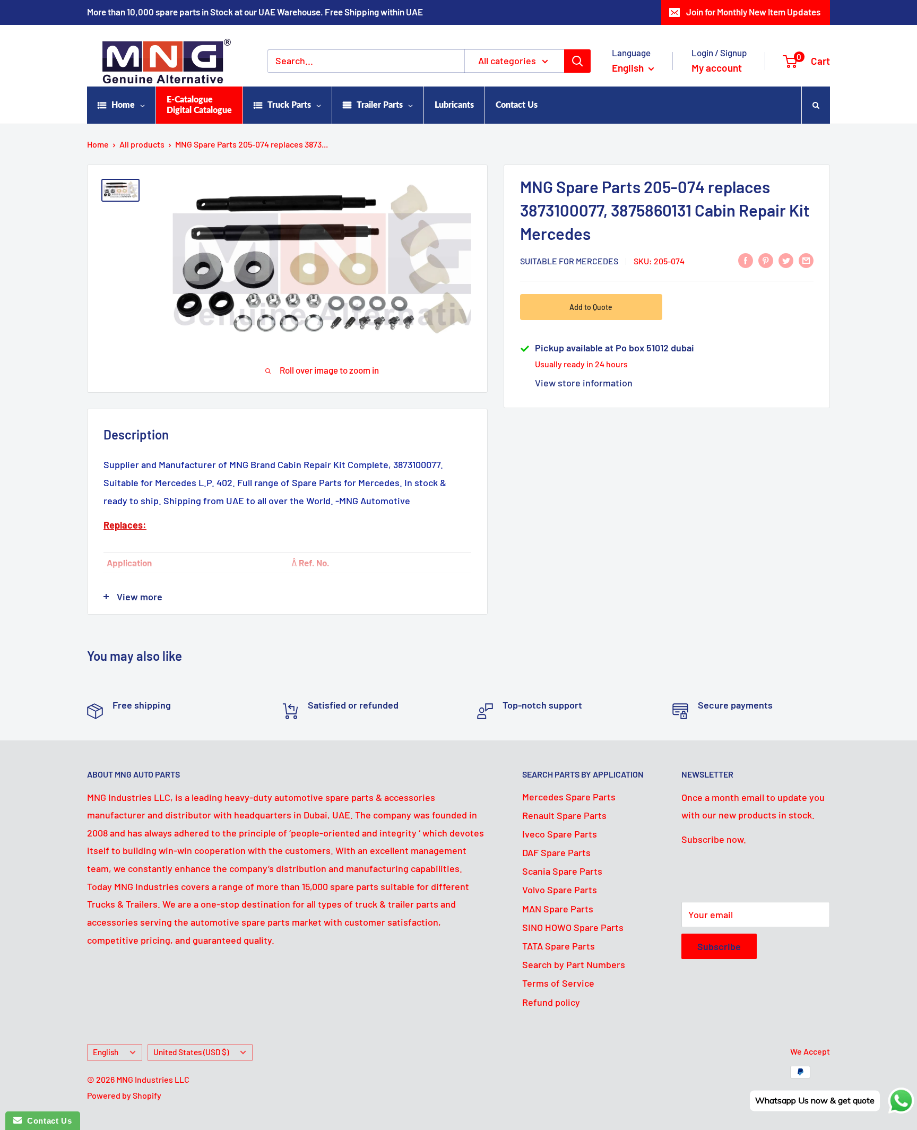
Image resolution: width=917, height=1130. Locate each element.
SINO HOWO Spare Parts (573, 927)
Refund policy (551, 1002)
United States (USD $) (191, 1052)
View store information (584, 383)
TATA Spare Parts (558, 946)
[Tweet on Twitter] (785, 260)
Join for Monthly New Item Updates (753, 11)
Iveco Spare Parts (559, 834)
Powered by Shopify (124, 1095)
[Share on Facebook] (745, 260)
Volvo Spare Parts (559, 889)
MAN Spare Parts (557, 909)
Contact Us (47, 1120)
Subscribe (719, 946)
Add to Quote (590, 307)
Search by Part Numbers (573, 964)
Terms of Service (558, 983)
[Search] (577, 61)
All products (142, 144)
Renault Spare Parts (564, 815)
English (105, 1052)
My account (716, 68)
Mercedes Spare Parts (569, 797)
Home (98, 144)
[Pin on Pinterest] (765, 260)
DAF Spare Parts (556, 852)
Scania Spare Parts (562, 871)
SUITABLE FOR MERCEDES (569, 261)
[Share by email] (806, 260)
